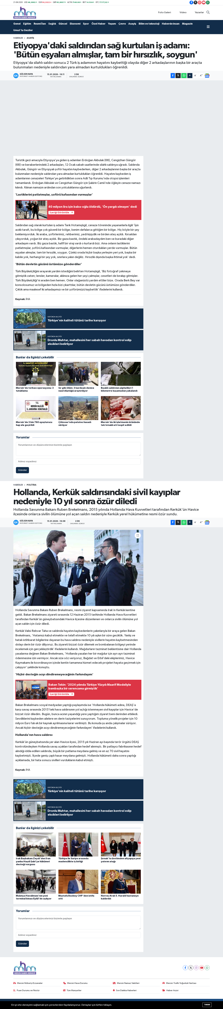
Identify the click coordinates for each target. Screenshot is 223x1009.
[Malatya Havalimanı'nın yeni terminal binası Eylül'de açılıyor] (36, 881)
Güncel (63, 23)
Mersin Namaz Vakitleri (128, 983)
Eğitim (27, 23)
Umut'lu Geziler (23, 30)
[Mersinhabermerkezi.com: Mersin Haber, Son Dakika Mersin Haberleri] (24, 12)
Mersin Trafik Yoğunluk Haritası (181, 983)
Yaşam (112, 23)
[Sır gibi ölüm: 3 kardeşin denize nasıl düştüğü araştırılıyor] (78, 373)
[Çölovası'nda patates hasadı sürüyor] (78, 408)
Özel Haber (98, 23)
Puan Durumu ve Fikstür (28, 990)
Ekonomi (75, 23)
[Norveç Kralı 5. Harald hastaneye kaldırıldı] (121, 881)
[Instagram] (196, 967)
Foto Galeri (164, 12)
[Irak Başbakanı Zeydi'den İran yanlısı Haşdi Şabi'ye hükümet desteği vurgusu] (36, 844)
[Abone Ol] (207, 76)
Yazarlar (199, 12)
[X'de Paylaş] (178, 75)
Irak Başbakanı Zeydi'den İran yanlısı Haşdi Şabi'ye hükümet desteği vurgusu (33, 861)
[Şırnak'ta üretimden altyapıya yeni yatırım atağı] (121, 844)
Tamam (207, 1005)
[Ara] (208, 13)
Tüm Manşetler (74, 990)
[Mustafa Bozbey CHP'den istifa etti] (78, 881)
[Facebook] (185, 967)
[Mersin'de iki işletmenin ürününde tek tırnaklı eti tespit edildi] (121, 408)
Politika (31, 485)
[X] (190, 967)
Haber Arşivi (172, 990)
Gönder (22, 470)
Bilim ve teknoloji (149, 23)
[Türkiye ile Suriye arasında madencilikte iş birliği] (78, 844)
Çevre (122, 23)
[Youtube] (201, 967)
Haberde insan (170, 23)
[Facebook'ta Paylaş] (173, 75)
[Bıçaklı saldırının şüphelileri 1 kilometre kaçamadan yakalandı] (121, 373)
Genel (17, 23)
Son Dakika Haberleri (126, 990)
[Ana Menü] (208, 27)
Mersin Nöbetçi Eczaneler (30, 983)
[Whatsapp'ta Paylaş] (184, 75)
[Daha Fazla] (189, 75)
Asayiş (132, 23)
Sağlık (52, 23)
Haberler (18, 38)
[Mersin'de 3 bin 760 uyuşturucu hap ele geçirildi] (36, 408)
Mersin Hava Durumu (77, 983)
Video (183, 12)
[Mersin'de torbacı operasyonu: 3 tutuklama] (36, 373)
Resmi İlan (40, 23)
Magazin (187, 23)
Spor (86, 23)
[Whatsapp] (207, 967)
